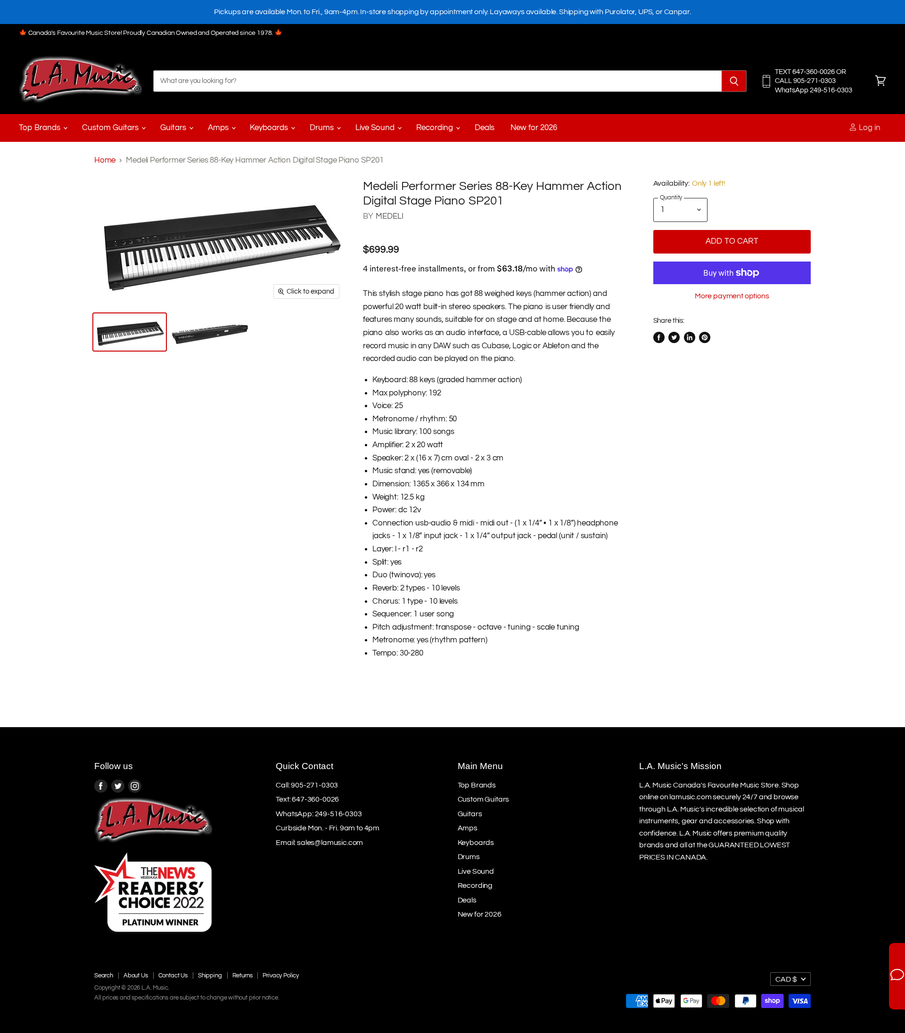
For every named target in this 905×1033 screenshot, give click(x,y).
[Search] (734, 81)
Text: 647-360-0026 (307, 799)
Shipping (210, 975)
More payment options (732, 296)
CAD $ (786, 979)
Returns (242, 975)
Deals (484, 127)
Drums (323, 127)
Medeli (390, 216)
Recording (435, 127)
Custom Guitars (111, 127)
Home (104, 160)
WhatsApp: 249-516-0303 (319, 814)
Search (103, 975)
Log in (868, 127)
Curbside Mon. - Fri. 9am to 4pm (327, 828)
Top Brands (40, 127)
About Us (135, 975)
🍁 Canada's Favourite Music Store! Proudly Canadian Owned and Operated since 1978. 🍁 (150, 33)
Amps (219, 127)
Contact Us (173, 975)
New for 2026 (533, 127)
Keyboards (270, 127)
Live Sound (375, 127)
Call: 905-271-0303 (307, 785)
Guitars (174, 127)
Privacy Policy (281, 975)
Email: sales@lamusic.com (319, 842)
